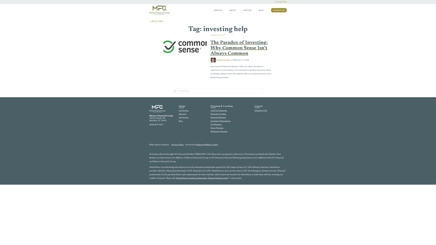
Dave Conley (224, 60)
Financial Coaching (218, 114)
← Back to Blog (156, 21)
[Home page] (159, 10)
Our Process (183, 118)
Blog (261, 10)
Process (247, 10)
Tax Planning (216, 124)
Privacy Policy (177, 145)
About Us (182, 114)
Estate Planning (217, 128)
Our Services (184, 111)
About (232, 10)
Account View (281, 2)
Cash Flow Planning (219, 111)
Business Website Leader (207, 145)
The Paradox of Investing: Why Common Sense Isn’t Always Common (239, 48)
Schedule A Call (279, 10)
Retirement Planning (219, 131)
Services (218, 10)
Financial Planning (218, 118)
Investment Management (221, 121)
